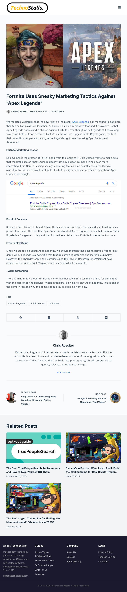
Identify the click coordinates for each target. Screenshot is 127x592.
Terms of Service (106, 557)
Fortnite (54, 303)
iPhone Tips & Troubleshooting (43, 554)
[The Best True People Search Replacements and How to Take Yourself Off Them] (33, 447)
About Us (71, 552)
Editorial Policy (74, 561)
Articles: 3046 (63, 373)
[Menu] (119, 7)
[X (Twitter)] (49, 318)
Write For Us (41, 570)
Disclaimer (103, 561)
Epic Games (38, 303)
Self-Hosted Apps (44, 565)
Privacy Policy (105, 552)
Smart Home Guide (44, 560)
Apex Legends (80, 121)
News (61, 111)
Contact (71, 557)
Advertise (39, 574)
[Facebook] (21, 318)
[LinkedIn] (106, 318)
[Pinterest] (78, 318)
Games (54, 111)
